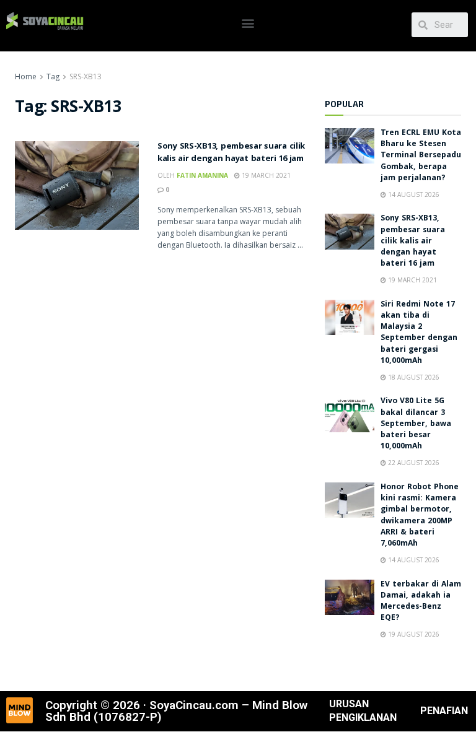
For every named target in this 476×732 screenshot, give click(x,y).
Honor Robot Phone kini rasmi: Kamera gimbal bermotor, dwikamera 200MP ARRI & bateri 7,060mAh (420, 516)
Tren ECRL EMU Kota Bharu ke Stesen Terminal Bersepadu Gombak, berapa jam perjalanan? (421, 156)
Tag (53, 76)
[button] (247, 22)
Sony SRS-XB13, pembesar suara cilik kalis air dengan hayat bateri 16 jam (231, 153)
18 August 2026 (412, 377)
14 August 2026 (412, 194)
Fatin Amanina (202, 175)
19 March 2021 (265, 175)
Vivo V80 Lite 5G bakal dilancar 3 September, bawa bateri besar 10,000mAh (416, 424)
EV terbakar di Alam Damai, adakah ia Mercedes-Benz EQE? (421, 601)
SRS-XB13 (85, 76)
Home (26, 76)
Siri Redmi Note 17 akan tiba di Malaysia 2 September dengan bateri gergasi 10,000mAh (419, 333)
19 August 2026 (412, 634)
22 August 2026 (412, 462)
